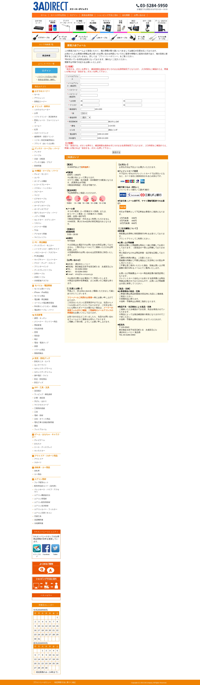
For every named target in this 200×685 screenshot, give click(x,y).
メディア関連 (39, 216)
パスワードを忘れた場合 (47, 77)
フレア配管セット (41, 482)
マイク (37, 195)
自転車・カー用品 (42, 467)
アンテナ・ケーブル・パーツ (66, 26)
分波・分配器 (39, 159)
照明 (36, 332)
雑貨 (36, 346)
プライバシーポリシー (108, 56)
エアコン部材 (40, 479)
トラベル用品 (39, 350)
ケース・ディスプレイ (43, 447)
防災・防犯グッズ (134, 26)
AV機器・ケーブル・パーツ (80, 26)
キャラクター (39, 451)
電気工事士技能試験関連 (44, 422)
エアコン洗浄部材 (41, 506)
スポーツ (37, 462)
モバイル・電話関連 (107, 26)
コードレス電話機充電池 (44, 303)
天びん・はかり (40, 401)
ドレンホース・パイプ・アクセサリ (46, 490)
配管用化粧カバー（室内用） (45, 486)
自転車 (37, 471)
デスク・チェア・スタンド (45, 263)
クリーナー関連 (40, 227)
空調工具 (37, 516)
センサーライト (40, 365)
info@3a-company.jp (84, 274)
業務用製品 (38, 353)
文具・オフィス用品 (42, 419)
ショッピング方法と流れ (107, 15)
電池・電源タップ (41, 343)
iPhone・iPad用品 (41, 292)
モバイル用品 (39, 296)
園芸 (36, 426)
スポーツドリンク (41, 133)
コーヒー (37, 126)
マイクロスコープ (41, 405)
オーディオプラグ (41, 209)
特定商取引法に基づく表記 (65, 682)
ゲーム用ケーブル (138, 37)
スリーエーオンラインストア (100, 6)
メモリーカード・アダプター (45, 252)
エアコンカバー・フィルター (45, 509)
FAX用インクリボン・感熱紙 (45, 306)
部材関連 (37, 166)
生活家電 (120, 26)
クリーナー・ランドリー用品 (45, 322)
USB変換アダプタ (41, 281)
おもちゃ (37, 444)
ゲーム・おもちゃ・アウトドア (161, 26)
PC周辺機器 (39, 256)
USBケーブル (119, 37)
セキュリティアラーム (43, 368)
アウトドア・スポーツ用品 (46, 456)
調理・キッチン (40, 318)
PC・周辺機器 (93, 26)
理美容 (37, 336)
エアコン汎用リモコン (43, 513)
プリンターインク (41, 266)
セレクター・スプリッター (45, 220)
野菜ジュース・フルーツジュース (46, 121)
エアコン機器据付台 (42, 495)
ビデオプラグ (39, 202)
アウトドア (38, 459)
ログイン (74, 15)
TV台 (36, 230)
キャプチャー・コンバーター (45, 260)
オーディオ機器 (40, 181)
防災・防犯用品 (40, 379)
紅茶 (36, 129)
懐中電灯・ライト (41, 376)
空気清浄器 (38, 329)
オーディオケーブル (61, 37)
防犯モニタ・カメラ (42, 361)
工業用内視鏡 (39, 408)
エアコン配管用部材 (42, 502)
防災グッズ (38, 382)
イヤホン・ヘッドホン (43, 188)
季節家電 (37, 325)
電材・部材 (38, 415)
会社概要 (126, 15)
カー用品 (37, 474)
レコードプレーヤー (42, 185)
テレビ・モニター (41, 174)
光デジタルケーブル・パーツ (45, 213)
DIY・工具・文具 (148, 26)
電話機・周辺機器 (41, 299)
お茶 (36, 113)
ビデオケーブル (42, 37)
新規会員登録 (87, 15)
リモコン (37, 223)
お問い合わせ (139, 15)
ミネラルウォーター (42, 110)
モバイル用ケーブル (158, 37)
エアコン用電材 (40, 499)
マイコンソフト (40, 237)
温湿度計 (37, 391)
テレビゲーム (39, 440)
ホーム (44, 15)
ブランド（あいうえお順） (45, 143)
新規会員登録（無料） (47, 80)
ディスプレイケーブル (80, 37)
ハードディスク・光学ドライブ (46, 249)
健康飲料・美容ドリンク (44, 137)
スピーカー (38, 192)
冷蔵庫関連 (38, 523)
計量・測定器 (39, 398)
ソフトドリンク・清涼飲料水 (45, 117)
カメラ (37, 178)
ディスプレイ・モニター (44, 245)
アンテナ (37, 152)
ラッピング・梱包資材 (43, 394)
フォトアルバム (40, 429)
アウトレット (39, 98)
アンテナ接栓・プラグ (43, 162)
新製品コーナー (40, 101)
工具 (36, 412)
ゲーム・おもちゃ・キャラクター (45, 435)
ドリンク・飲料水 (52, 26)
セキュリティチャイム (43, 372)
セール (37, 94)
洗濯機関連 (38, 520)
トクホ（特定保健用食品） (45, 140)
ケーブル (37, 155)
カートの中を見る (58, 15)
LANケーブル (100, 37)
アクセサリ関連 (40, 234)
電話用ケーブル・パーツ (44, 310)
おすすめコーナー (39, 26)
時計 (36, 339)
